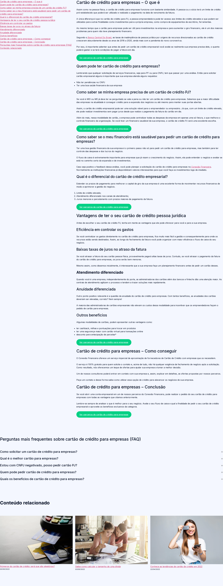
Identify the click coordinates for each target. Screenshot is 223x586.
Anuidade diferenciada (11, 32)
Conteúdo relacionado (11, 48)
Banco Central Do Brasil (99, 37)
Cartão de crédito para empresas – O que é (21, 1)
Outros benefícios (8, 35)
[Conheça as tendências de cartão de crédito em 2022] (186, 540)
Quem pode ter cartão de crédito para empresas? (24, 4)
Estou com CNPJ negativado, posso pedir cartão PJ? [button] (38, 465)
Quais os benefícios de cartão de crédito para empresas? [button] (42, 479)
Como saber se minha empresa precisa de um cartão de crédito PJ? (33, 7)
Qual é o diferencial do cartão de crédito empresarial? (26, 17)
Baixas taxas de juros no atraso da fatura (20, 26)
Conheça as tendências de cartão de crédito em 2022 (176, 566)
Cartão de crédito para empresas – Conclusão (22, 42)
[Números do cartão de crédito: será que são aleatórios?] (36, 540)
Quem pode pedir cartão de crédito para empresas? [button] (38, 472)
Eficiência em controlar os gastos (16, 23)
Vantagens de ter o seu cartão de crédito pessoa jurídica (27, 20)
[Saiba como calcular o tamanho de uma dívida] (111, 540)
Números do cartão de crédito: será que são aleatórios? (27, 566)
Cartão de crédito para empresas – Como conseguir (25, 38)
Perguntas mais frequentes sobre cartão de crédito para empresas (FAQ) (36, 45)
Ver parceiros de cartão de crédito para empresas (103, 57)
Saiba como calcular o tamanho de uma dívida (98, 566)
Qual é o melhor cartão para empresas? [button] (29, 458)
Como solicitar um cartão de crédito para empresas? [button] (38, 452)
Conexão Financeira (201, 167)
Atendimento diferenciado (12, 29)
